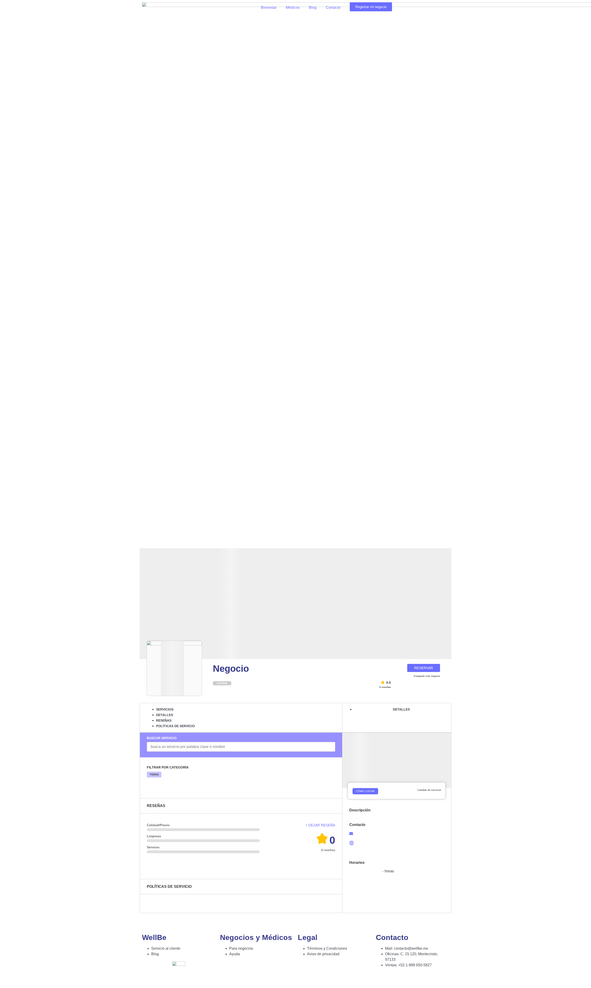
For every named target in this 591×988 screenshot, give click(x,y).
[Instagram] (394, 978)
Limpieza (154, 836)
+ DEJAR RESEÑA (320, 825)
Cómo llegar (365, 791)
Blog (313, 7)
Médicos (293, 7)
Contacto (333, 7)
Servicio (153, 847)
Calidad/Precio (158, 825)
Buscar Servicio (162, 738)
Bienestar (269, 7)
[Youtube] (406, 978)
